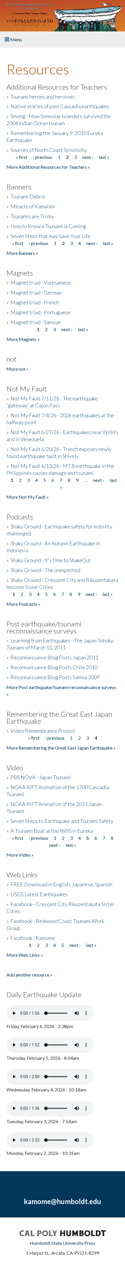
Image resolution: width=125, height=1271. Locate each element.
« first (21, 157)
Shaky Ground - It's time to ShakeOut (50, 560)
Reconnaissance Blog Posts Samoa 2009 (55, 677)
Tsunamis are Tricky (32, 216)
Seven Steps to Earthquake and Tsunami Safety (61, 821)
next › (87, 157)
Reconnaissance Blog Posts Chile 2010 (53, 667)
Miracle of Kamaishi (32, 206)
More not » (17, 369)
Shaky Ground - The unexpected (45, 570)
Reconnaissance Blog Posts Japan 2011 (54, 657)
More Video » (20, 855)
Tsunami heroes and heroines (42, 96)
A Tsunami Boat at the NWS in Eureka (51, 831)
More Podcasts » (23, 604)
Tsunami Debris (27, 196)
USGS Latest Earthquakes (39, 894)
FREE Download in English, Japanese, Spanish (61, 884)
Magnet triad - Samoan (35, 322)
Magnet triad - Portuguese (40, 312)
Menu (15, 39)
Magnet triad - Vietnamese (40, 282)
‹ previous (42, 157)
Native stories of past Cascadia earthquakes (59, 106)
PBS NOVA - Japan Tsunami (40, 777)
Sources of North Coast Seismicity (48, 150)
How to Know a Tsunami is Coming (48, 226)
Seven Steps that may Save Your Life (50, 236)
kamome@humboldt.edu (62, 1201)
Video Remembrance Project (42, 730)
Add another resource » (29, 974)
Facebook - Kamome (32, 938)
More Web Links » (24, 955)
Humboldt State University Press (62, 1243)
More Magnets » (23, 339)
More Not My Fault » (27, 497)
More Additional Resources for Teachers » (48, 167)
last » (104, 157)
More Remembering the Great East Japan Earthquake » (61, 747)
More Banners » (22, 253)
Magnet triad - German (36, 292)
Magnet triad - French (34, 302)
